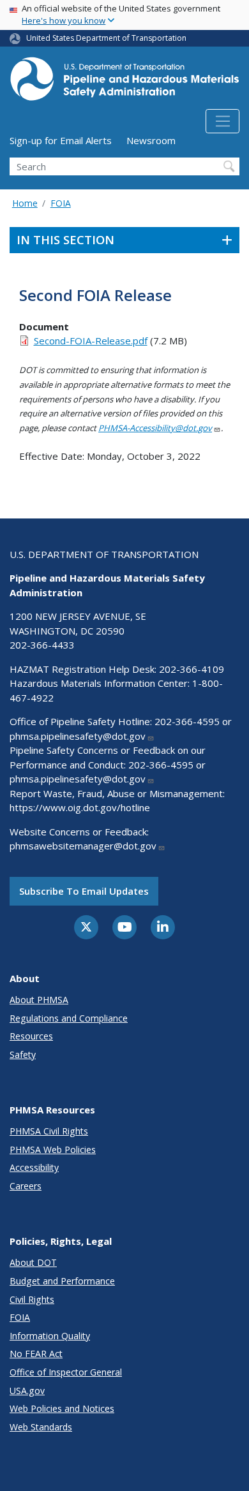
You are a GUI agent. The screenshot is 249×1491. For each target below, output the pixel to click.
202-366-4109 (191, 669)
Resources (31, 1036)
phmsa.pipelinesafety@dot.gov (78, 736)
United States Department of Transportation (106, 38)
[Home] (124, 82)
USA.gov (27, 1390)
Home (25, 203)
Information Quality (50, 1336)
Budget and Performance (62, 1281)
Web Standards (41, 1427)
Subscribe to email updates (84, 891)
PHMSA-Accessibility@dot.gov (155, 428)
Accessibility (34, 1167)
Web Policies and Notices (62, 1408)
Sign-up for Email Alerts (61, 140)
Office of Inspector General (66, 1372)
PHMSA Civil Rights (49, 1131)
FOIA (60, 203)
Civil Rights (32, 1299)
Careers (26, 1186)
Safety (23, 1054)
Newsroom (151, 140)
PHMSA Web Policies (53, 1149)
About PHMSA (39, 1000)
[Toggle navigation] (222, 121)
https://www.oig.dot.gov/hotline (80, 807)
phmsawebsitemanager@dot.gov (83, 845)
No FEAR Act (36, 1354)
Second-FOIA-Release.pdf (90, 340)
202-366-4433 (42, 644)
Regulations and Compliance (69, 1018)
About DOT (33, 1262)
